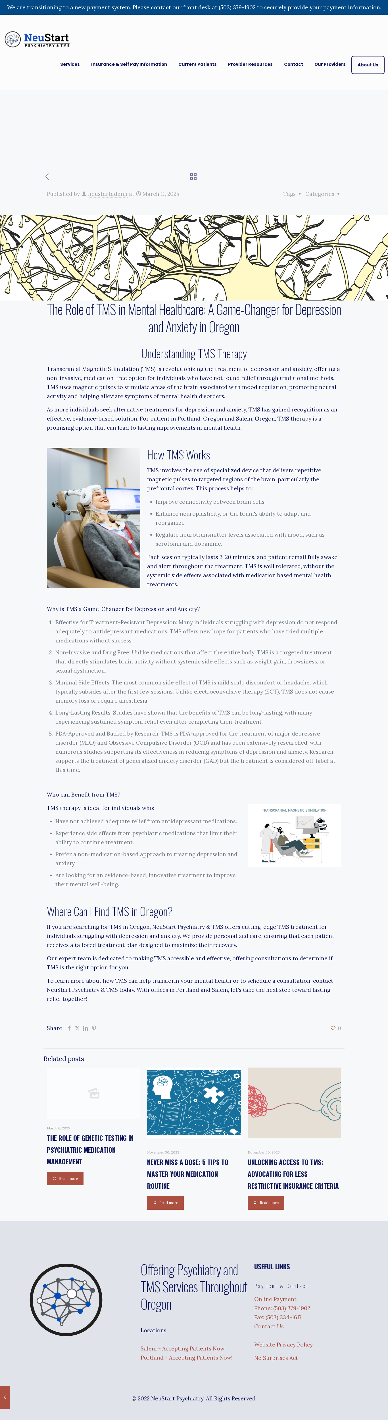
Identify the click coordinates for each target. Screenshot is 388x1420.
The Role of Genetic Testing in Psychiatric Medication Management (90, 1149)
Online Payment (275, 1299)
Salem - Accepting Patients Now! (183, 1348)
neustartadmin (108, 193)
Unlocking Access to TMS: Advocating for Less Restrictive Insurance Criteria (293, 1173)
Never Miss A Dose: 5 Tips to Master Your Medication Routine (187, 1173)
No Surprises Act (276, 1357)
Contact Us (269, 1326)
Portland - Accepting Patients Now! (186, 1357)
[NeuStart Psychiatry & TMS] (38, 39)
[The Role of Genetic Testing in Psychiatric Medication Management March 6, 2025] (5, 1397)
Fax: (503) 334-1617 (278, 1317)
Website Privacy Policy (283, 1344)
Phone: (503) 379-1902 (282, 1308)
